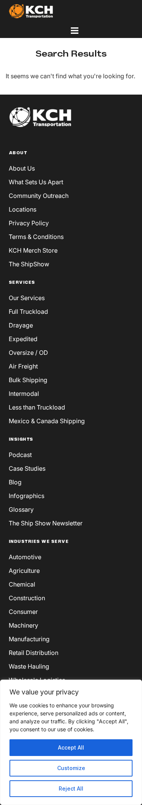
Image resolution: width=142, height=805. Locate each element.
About (18, 153)
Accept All (71, 747)
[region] (71, 742)
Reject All (71, 788)
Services (22, 282)
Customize (71, 768)
